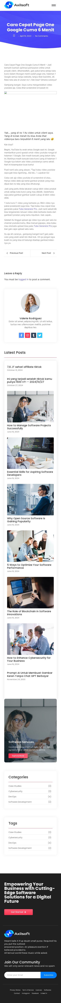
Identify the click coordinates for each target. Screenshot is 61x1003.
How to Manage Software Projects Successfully (29, 427)
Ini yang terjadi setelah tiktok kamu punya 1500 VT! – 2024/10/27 (29, 380)
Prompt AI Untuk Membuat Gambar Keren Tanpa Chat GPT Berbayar (29, 674)
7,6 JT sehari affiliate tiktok (24, 366)
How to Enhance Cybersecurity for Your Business (29, 659)
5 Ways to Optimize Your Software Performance (29, 566)
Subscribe (48, 975)
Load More (30, 694)
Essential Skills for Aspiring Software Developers (30, 473)
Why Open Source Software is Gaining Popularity (26, 520)
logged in (23, 279)
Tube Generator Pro (28, 209)
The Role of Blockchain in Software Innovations (29, 613)
